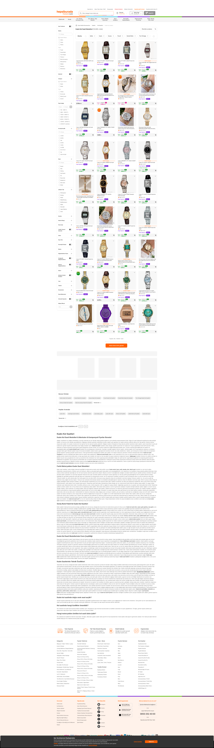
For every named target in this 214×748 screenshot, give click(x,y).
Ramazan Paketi (60, 685)
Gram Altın (59, 650)
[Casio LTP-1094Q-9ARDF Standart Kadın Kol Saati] (106, 280)
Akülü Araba (59, 676)
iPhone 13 (79, 677)
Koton (119, 674)
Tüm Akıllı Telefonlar (81, 643)
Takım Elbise (100, 657)
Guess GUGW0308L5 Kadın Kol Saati (84, 290)
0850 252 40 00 (147, 714)
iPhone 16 (79, 656)
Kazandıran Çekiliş (142, 664)
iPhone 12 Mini (80, 675)
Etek (102, 662)
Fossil (61, 49)
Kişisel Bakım (65, 671)
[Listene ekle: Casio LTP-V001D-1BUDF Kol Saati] (155, 143)
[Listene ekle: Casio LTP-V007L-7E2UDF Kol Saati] (114, 43)
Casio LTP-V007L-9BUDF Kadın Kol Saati (126, 61)
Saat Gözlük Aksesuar (69, 678)
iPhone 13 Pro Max (81, 680)
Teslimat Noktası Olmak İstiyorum (84, 715)
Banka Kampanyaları (81, 720)
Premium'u (66, 14)
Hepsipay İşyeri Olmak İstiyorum (84, 708)
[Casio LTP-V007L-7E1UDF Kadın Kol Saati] (148, 184)
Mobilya (65, 681)
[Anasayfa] (76, 25)
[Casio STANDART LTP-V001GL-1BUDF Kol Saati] (106, 184)
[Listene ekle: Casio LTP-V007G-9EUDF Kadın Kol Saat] (93, 76)
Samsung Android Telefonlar (83, 648)
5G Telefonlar (141, 674)
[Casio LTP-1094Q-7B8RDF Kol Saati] (106, 150)
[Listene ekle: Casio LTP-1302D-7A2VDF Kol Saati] (93, 143)
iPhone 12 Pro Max (89, 675)
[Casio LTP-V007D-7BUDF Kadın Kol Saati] (148, 215)
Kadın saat (133, 456)
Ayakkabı (107, 650)
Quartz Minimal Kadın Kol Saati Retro (84, 324)
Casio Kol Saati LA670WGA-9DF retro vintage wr (84, 61)
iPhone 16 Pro (80, 659)
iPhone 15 (79, 666)
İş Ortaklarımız (60, 706)
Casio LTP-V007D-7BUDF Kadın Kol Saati (147, 228)
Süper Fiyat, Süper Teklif (99, 9)
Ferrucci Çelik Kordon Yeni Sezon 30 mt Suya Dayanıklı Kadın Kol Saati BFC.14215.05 (147, 94)
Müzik (64, 660)
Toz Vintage (63, 54)
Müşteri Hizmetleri (128, 9)
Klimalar (62, 646)
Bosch (119, 657)
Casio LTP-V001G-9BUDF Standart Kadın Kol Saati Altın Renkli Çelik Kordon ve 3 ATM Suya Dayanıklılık (105, 259)
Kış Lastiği (59, 664)
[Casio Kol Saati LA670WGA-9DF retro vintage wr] (85, 50)
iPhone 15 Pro (80, 668)
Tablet (63, 643)
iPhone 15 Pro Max (88, 668)
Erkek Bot (99, 648)
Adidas (119, 648)
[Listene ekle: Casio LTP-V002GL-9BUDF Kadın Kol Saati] (134, 208)
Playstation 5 (141, 667)
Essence (62, 66)
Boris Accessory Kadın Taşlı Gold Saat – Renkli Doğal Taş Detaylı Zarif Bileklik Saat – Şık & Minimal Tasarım (85, 196)
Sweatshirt (99, 655)
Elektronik (63, 674)
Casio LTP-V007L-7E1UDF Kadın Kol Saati (147, 195)
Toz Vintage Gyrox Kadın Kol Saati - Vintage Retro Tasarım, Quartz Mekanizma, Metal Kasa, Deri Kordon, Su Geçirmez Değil (126, 96)
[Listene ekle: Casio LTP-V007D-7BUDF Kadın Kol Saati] (155, 208)
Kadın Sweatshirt (107, 655)
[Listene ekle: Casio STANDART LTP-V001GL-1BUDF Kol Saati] (114, 176)
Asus (119, 667)
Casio (61, 42)
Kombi (58, 646)
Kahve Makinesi (60, 669)
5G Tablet (140, 671)
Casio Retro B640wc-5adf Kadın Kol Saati (126, 324)
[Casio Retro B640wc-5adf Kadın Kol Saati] (127, 313)
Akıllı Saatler (80, 682)
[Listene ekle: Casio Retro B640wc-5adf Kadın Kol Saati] (134, 306)
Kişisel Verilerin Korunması (62, 715)
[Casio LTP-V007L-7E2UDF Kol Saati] (106, 50)
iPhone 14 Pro (80, 663)
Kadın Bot (105, 648)
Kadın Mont (106, 646)
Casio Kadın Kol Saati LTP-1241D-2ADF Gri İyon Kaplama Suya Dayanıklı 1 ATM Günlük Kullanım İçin (147, 291)
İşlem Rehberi (80, 722)
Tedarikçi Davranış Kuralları (83, 710)
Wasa (119, 683)
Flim (61, 660)
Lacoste (119, 664)
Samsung (120, 646)
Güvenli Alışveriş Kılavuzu (62, 720)
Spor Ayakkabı (100, 653)
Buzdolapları (59, 667)
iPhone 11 (85, 670)
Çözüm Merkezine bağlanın (147, 704)
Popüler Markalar (142, 650)
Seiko (61, 39)
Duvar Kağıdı (60, 681)
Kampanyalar (110, 9)
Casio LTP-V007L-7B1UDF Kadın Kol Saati (84, 259)
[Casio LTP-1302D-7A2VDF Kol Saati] (85, 150)
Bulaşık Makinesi (69, 648)
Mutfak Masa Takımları (68, 667)
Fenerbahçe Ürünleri (101, 676)
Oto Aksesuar (65, 664)
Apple (119, 653)
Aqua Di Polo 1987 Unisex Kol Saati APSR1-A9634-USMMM (105, 326)
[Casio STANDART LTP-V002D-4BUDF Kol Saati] (127, 150)
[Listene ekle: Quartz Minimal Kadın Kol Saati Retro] (93, 306)
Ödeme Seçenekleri (81, 717)
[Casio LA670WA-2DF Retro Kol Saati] (85, 117)
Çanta (98, 662)
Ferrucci (62, 57)
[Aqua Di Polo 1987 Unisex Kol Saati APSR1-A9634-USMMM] (106, 313)
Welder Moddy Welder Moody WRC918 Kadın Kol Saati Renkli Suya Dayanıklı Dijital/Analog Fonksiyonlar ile (126, 261)
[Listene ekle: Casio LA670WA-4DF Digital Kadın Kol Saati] (155, 43)
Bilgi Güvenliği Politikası (62, 717)
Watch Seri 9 (86, 684)
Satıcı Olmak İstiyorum (82, 706)
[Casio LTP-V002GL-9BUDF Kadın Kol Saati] (127, 215)
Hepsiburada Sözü (142, 643)
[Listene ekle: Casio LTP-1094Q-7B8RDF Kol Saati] (114, 143)
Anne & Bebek (66, 676)
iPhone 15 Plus (85, 666)
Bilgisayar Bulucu (87, 690)
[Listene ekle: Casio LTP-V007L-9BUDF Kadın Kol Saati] (134, 43)
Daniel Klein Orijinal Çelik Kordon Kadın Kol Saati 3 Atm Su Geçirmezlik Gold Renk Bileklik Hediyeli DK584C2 (105, 226)
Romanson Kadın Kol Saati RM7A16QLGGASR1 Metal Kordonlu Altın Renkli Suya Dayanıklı (147, 128)
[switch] (70, 26)
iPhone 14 (79, 661)
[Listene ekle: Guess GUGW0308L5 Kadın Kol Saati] (93, 273)
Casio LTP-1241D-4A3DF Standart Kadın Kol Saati (126, 195)
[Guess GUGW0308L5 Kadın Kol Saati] (85, 280)
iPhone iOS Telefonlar (82, 654)
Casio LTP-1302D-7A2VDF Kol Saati (84, 160)
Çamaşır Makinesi (61, 648)
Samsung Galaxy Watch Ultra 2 (145, 685)
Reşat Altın (64, 650)
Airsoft (58, 657)
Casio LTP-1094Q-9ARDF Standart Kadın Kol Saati (105, 293)
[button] (70, 106)
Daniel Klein (63, 52)
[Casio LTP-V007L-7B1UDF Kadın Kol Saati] (85, 249)
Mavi (119, 678)
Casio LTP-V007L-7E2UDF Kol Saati (105, 60)
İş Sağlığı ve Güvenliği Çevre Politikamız (66, 722)
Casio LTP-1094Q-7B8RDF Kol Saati (105, 162)
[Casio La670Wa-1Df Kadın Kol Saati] (85, 215)
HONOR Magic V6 (142, 688)
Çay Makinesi (68, 669)
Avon (119, 643)
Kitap (58, 660)
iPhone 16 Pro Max (88, 659)
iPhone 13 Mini (89, 680)
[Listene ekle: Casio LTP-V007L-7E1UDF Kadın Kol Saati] (155, 176)
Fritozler (62, 657)
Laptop (71, 643)
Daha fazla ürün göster (116, 345)
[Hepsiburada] (65, 11)
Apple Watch (86, 682)
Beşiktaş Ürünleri (101, 669)
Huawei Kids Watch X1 (143, 655)
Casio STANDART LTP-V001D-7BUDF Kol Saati (105, 128)
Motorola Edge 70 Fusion (143, 669)
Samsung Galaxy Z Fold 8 (143, 678)
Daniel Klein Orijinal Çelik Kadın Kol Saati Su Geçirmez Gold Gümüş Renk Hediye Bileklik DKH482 (126, 128)
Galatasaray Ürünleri (102, 674)
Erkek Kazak (100, 643)
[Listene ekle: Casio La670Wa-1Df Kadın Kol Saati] (93, 208)
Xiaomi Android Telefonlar (83, 646)
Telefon (67, 643)
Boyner (119, 671)
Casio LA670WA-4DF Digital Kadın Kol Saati (147, 63)
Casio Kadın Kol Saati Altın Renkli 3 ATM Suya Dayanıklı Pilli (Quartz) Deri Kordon (105, 94)
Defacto (119, 662)
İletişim (58, 724)
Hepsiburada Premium (139, 9)
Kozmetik (59, 671)
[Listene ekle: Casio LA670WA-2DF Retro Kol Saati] (93, 109)
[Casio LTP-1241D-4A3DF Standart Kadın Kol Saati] (127, 184)
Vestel (119, 655)
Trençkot (109, 662)
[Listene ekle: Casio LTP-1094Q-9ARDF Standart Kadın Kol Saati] (114, 273)
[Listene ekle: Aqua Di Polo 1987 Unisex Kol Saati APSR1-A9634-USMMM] (114, 306)
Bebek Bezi (66, 683)
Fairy (119, 676)
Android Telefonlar (81, 652)
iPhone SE (79, 670)
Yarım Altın (70, 650)
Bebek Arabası (60, 683)
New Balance (121, 660)
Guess (61, 44)
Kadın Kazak (107, 643)
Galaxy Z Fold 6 (88, 687)
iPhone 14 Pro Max (88, 663)
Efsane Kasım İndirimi (143, 653)
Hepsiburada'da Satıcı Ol (151, 9)
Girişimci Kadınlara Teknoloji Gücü (84, 713)
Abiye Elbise (100, 660)
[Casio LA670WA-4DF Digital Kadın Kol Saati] (148, 50)
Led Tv (58, 674)
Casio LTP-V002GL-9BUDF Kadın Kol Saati (126, 226)
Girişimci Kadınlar (119, 9)
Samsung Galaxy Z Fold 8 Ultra (145, 681)
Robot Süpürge (66, 655)
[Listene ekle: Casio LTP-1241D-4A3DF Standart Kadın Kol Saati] (134, 176)
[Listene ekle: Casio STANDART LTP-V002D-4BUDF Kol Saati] (134, 143)
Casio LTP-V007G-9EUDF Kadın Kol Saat (84, 96)
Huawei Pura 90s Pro (143, 660)
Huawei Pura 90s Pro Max (144, 657)
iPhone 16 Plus (85, 656)
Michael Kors (63, 61)
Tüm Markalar (121, 685)
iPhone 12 (79, 673)
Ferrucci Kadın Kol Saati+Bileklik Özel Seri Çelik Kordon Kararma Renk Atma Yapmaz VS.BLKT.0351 (147, 259)
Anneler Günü (60, 662)
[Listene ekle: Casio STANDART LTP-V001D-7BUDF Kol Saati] (114, 109)
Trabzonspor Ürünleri (102, 672)
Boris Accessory (64, 59)
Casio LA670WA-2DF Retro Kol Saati (84, 127)
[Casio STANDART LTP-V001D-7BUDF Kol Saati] (106, 117)
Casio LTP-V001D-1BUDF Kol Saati (147, 162)
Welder (61, 64)
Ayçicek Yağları (60, 653)
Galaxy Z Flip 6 (80, 687)
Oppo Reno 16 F (141, 676)
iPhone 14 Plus (86, 661)
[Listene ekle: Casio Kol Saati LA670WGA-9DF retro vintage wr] (93, 43)
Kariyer (58, 713)
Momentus (62, 68)
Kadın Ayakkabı (100, 650)
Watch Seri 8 (80, 684)
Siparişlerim (90, 9)
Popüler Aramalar (142, 648)
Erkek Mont (100, 646)
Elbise (105, 657)
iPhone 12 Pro (85, 673)
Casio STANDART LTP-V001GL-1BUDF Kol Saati (104, 195)
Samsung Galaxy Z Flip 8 (143, 683)
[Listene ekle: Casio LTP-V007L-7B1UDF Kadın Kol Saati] (93, 241)
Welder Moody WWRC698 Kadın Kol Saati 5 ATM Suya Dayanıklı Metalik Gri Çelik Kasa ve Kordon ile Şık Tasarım (147, 324)
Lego (119, 669)
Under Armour (121, 681)
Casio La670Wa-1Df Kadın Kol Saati (84, 226)
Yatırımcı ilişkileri (60, 708)
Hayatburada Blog (81, 703)
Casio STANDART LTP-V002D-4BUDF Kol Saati (127, 161)
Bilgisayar (59, 643)
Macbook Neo (141, 662)
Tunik (105, 662)
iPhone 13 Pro (86, 677)
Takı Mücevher (60, 678)
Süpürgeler (59, 655)
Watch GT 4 (79, 690)
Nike (119, 650)
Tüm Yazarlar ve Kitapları (143, 646)
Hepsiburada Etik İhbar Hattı (147, 720)
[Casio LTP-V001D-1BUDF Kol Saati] (148, 150)
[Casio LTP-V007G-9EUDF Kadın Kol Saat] (85, 84)
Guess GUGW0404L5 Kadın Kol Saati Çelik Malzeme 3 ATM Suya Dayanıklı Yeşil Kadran (126, 293)
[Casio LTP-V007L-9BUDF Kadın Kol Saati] (127, 50)
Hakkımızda (59, 703)
